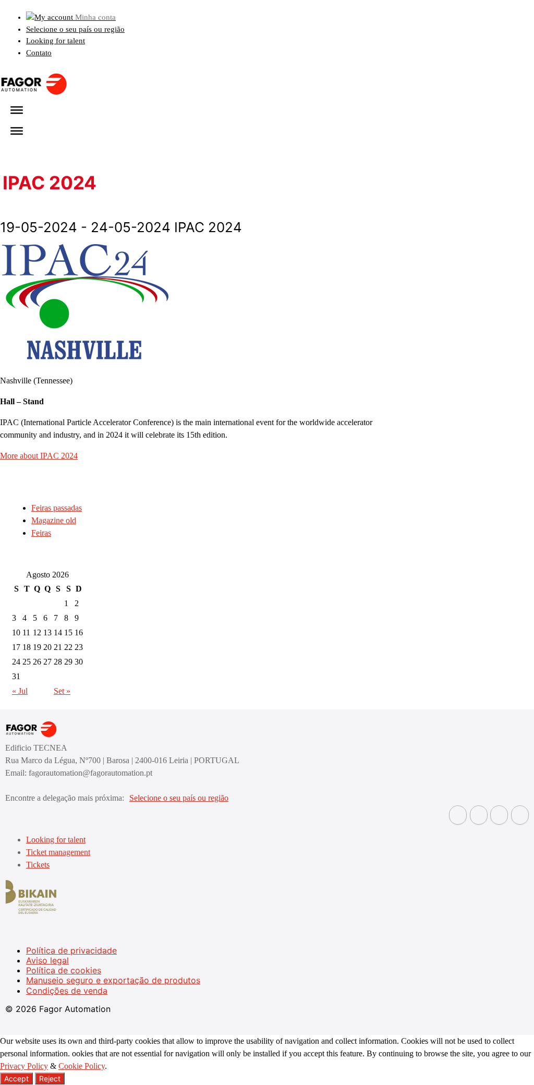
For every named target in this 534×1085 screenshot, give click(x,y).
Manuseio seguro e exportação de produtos (113, 980)
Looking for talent (55, 41)
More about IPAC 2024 (39, 455)
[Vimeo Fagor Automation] (499, 815)
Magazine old (53, 520)
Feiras (41, 532)
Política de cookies (63, 970)
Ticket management (58, 852)
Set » (62, 690)
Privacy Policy (24, 1066)
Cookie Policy (81, 1066)
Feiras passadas (56, 507)
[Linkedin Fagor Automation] (479, 815)
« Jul (20, 690)
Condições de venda (66, 990)
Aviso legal (47, 960)
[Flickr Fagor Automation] (458, 815)
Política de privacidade (71, 950)
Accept (16, 1078)
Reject (49, 1078)
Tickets (38, 864)
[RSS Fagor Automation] (520, 815)
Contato (39, 53)
